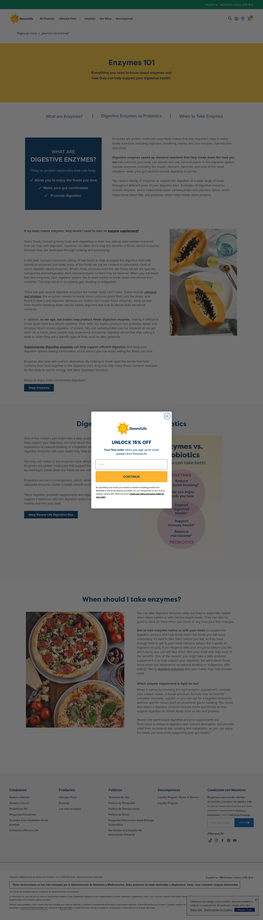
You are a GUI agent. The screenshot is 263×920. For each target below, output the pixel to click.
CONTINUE (131, 476)
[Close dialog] (167, 416)
